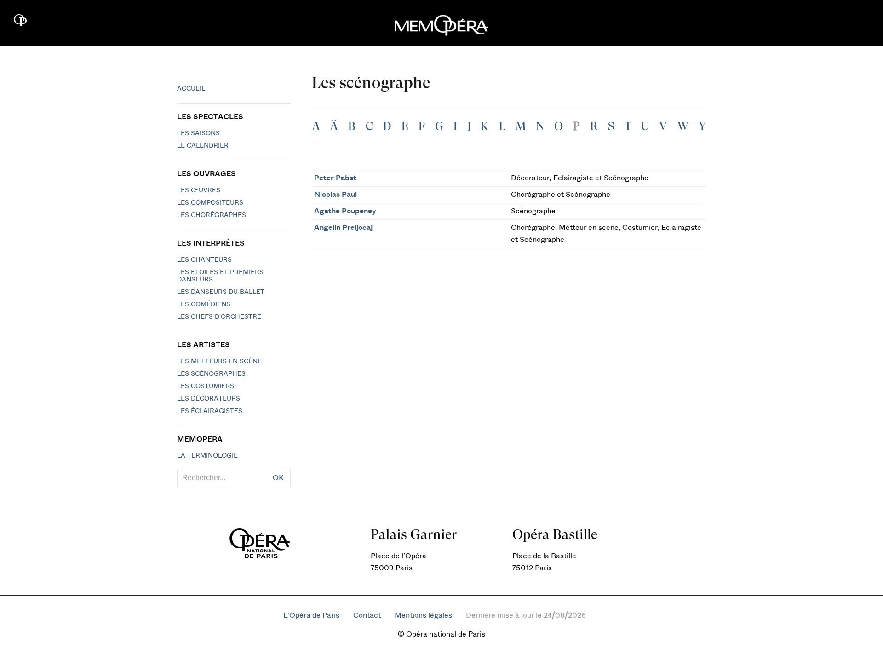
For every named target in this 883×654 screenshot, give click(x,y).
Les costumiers (205, 386)
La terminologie (207, 456)
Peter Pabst (335, 178)
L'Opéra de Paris (311, 615)
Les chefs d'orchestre (219, 317)
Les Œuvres (198, 190)
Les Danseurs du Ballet (220, 292)
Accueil (191, 89)
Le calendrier (203, 146)
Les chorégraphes (211, 215)
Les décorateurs (208, 399)
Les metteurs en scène (219, 361)
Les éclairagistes (209, 411)
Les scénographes (211, 374)
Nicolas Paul (335, 194)
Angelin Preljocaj (343, 227)
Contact (367, 615)
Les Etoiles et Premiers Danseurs (220, 276)
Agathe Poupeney (345, 211)
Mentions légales (423, 615)
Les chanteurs (204, 260)
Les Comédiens (203, 304)
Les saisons (198, 133)
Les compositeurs (210, 203)
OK (278, 478)
